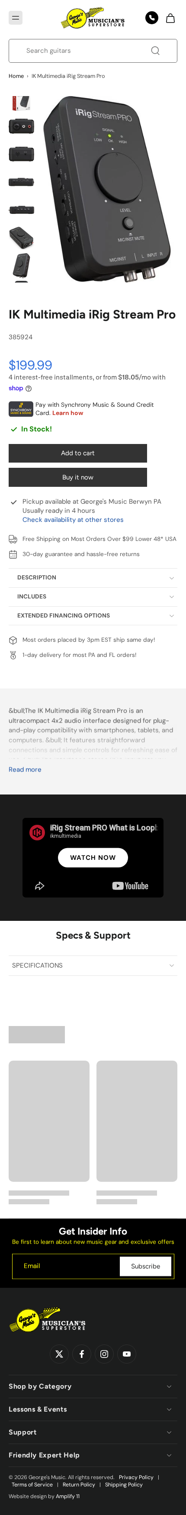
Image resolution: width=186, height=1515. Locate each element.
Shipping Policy (124, 1484)
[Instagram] (104, 1354)
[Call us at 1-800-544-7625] (151, 17)
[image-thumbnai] (21, 98)
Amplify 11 (68, 1496)
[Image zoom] (108, 189)
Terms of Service (32, 1484)
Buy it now (77, 477)
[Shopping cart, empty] (167, 17)
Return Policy (79, 1484)
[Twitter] (59, 1354)
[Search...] (155, 51)
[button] (15, 18)
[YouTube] (126, 1354)
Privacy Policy (136, 1477)
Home (16, 76)
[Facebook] (81, 1354)
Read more (25, 770)
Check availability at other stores (73, 519)
